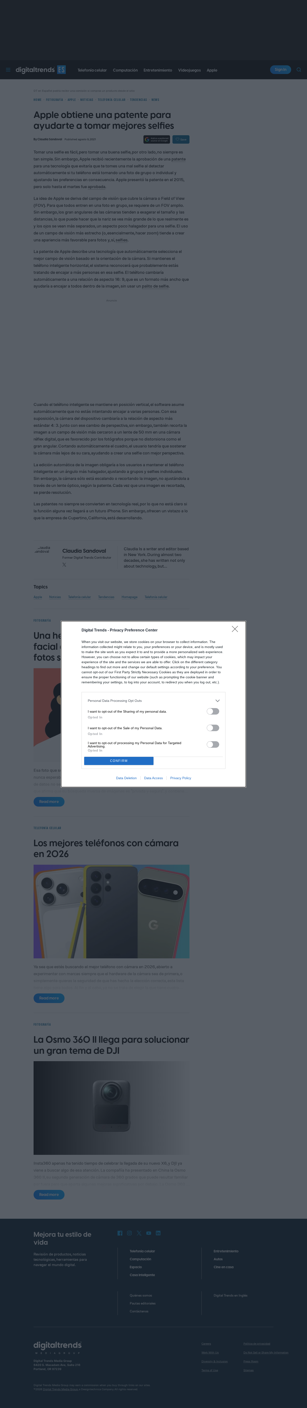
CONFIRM (119, 761)
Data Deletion (126, 778)
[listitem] (153, 700)
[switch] (213, 711)
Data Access (153, 778)
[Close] (236, 630)
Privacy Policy (180, 778)
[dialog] (153, 704)
